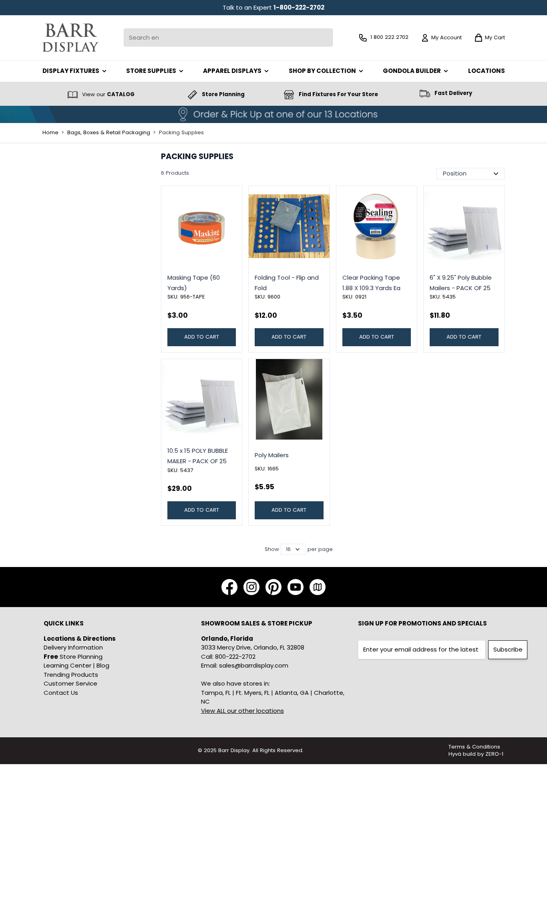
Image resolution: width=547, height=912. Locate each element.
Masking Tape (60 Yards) (193, 282)
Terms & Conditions (474, 747)
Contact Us (61, 692)
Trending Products (71, 674)
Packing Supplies (181, 132)
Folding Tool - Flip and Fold (287, 282)
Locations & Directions (80, 638)
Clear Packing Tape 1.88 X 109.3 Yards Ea (371, 282)
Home (50, 132)
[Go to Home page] (70, 37)
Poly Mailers (272, 455)
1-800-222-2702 (299, 7)
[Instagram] (251, 587)
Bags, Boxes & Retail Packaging (108, 132)
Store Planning (73, 656)
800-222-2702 (235, 656)
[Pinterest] (273, 587)
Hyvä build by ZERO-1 (475, 754)
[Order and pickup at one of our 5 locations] (273, 114)
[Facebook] (229, 587)
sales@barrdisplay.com (253, 665)
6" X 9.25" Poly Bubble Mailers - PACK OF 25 (461, 282)
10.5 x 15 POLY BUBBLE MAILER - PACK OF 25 (197, 455)
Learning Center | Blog (76, 665)
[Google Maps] (318, 587)
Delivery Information (73, 647)
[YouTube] (296, 587)
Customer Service (70, 683)
